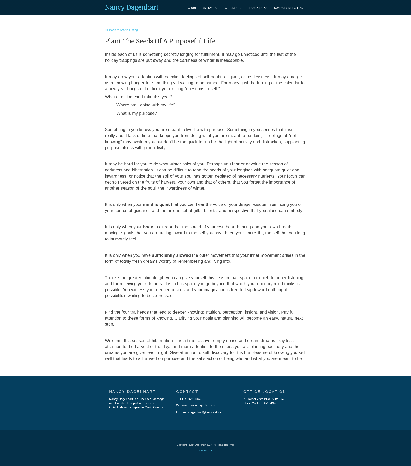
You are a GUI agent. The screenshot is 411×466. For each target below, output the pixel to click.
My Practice (211, 8)
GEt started (233, 8)
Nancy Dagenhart (132, 7)
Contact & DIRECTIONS (288, 8)
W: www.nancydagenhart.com (196, 405)
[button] (257, 7)
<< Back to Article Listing (121, 30)
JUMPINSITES (205, 451)
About (192, 8)
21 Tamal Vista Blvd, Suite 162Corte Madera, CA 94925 (263, 401)
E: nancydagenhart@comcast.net (199, 412)
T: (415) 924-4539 (188, 398)
